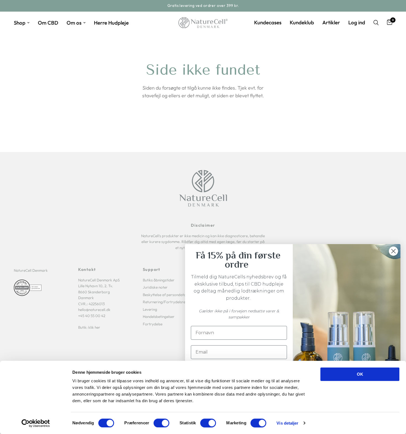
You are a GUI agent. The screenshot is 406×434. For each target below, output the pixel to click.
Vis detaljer (287, 423)
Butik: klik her (89, 327)
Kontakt (87, 270)
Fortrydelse (152, 324)
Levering (150, 309)
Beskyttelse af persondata (164, 294)
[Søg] (376, 23)
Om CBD (48, 22)
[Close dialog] (393, 251)
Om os (74, 22)
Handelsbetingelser (159, 316)
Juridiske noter (155, 287)
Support (151, 270)
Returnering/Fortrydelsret (165, 302)
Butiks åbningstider (159, 280)
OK (360, 374)
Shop (19, 22)
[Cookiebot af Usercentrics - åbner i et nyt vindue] (36, 423)
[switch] (161, 423)
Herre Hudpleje (111, 22)
